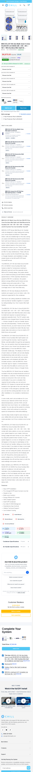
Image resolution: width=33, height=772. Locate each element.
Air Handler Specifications (14, 546)
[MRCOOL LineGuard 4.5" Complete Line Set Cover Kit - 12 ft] (15, 101)
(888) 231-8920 (21, 592)
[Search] (20, 5)
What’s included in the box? (16, 577)
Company (3, 748)
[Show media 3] (17, 38)
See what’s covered (26, 114)
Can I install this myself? (16, 580)
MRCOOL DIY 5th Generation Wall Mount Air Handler (14, 142)
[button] (13, 57)
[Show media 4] (23, 38)
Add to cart (8, 108)
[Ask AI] (27, 572)
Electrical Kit (8, 664)
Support (3, 754)
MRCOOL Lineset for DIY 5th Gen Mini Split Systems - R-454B (14, 192)
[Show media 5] (30, 38)
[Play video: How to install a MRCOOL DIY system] (23, 701)
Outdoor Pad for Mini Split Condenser (16, 667)
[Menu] (3, 5)
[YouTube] (6, 729)
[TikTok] (10, 729)
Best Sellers (4, 741)
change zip (27, 63)
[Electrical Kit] (3, 101)
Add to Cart (16, 648)
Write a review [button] (15, 611)
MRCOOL (3, 49)
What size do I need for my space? (15, 584)
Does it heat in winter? (16, 587)
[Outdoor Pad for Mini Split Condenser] (9, 101)
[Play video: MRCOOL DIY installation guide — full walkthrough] (8, 701)
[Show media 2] (11, 38)
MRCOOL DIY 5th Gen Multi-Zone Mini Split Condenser (14, 130)
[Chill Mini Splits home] (7, 716)
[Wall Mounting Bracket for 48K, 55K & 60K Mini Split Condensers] (20, 101)
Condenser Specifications (14, 541)
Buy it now (23, 108)
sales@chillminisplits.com (9, 736)
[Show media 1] (4, 38)
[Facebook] (2, 729)
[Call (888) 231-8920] (24, 5)
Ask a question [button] (15, 615)
